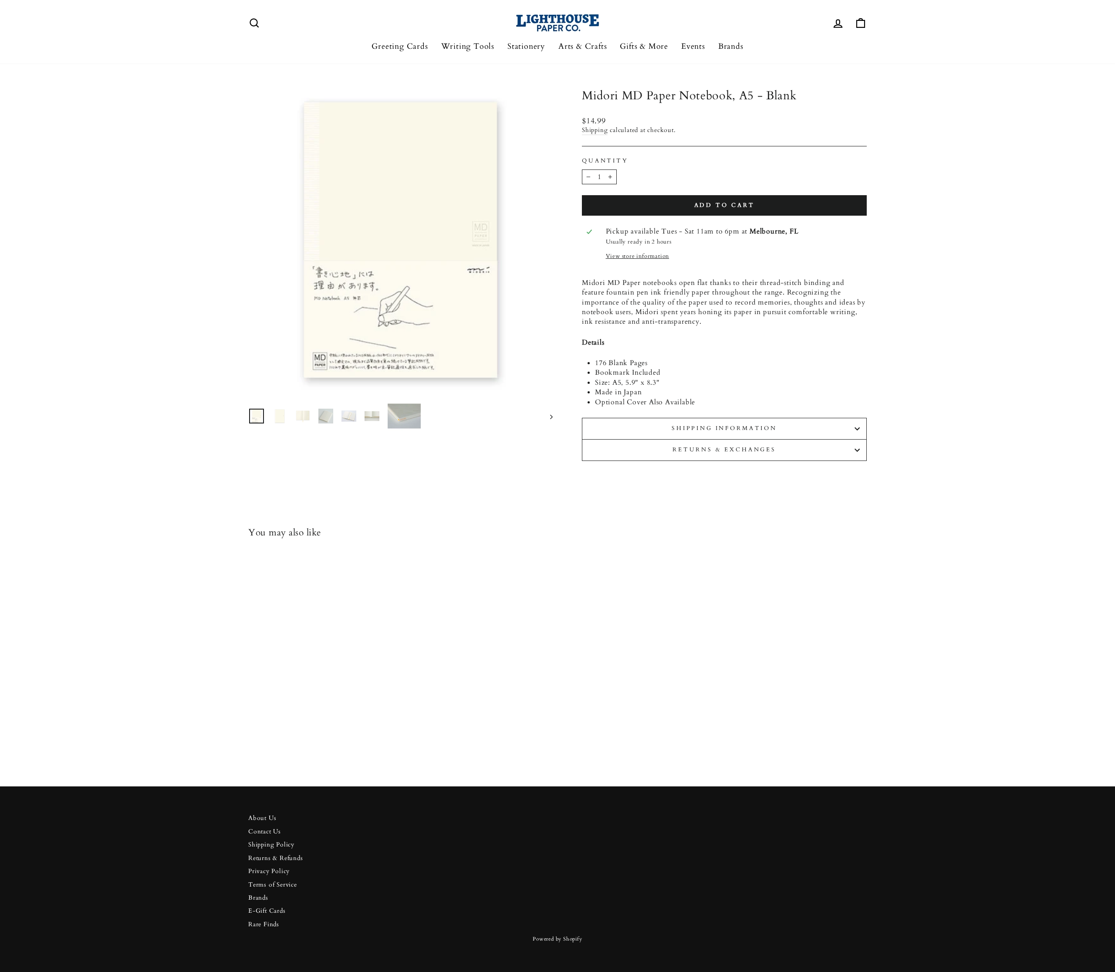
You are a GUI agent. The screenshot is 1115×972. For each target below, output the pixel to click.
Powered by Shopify (557, 938)
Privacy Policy (269, 871)
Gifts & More (644, 46)
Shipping (595, 130)
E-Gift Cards (267, 911)
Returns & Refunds (275, 858)
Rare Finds (263, 924)
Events (693, 46)
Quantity (605, 161)
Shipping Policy (271, 845)
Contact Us (264, 832)
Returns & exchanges (724, 450)
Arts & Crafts (582, 46)
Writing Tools (467, 46)
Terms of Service (272, 885)
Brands (730, 46)
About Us (262, 818)
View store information (637, 256)
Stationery (526, 46)
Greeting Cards (400, 46)
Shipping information (724, 428)
